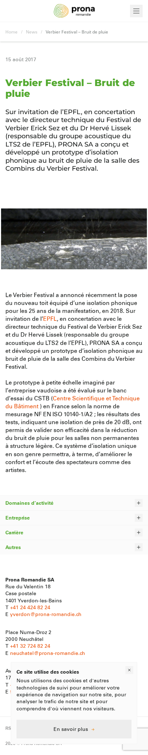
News (31, 32)
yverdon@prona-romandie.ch (46, 614)
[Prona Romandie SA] (74, 11)
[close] (129, 670)
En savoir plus (71, 728)
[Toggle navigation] (136, 11)
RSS (9, 728)
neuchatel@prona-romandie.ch (47, 653)
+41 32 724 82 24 (30, 645)
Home (11, 32)
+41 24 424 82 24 (30, 607)
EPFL (50, 318)
